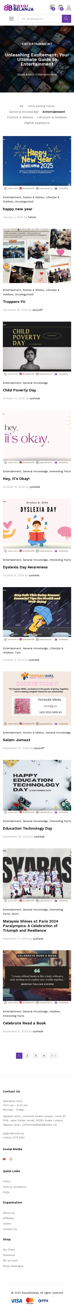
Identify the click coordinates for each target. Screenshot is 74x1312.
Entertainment (54, 112)
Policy (6, 1181)
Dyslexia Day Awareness (25, 567)
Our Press (9, 1249)
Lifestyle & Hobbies (52, 117)
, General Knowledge (34, 382)
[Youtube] (4, 1159)
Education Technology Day (27, 828)
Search (66, 19)
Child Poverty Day (19, 390)
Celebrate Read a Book (24, 1023)
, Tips (16, 652)
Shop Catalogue (13, 1265)
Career (7, 1223)
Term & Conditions (14, 1186)
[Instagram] (10, 1159)
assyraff (37, 309)
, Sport (14, 913)
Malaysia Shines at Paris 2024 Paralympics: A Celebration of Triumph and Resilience (30, 926)
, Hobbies (54, 1011)
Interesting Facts (41, 106)
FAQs (6, 1192)
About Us (9, 1212)
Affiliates (8, 1218)
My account (10, 1260)
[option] (37, 59)
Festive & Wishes (20, 117)
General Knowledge (24, 112)
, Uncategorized (23, 201)
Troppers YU (14, 301)
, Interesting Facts (59, 471)
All (21, 106)
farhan (32, 217)
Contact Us (10, 1229)
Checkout (9, 1255)
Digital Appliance (37, 123)
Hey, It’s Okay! (16, 478)
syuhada (35, 398)
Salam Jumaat (16, 740)
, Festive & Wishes (32, 197)
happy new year (17, 209)
